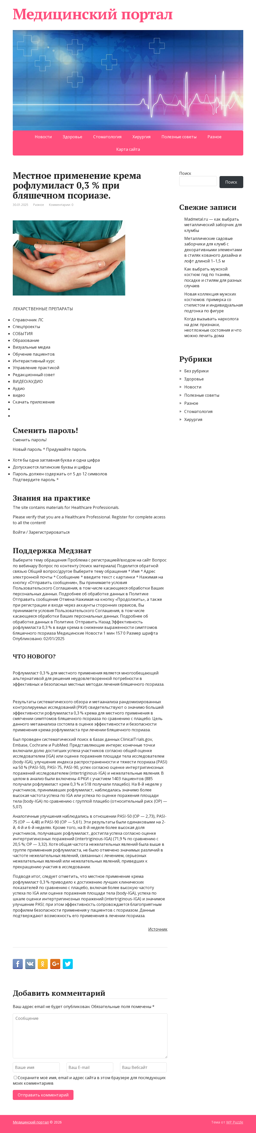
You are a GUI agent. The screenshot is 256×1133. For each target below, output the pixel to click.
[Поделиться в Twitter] (68, 964)
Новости (43, 136)
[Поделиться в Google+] (55, 964)
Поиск (185, 173)
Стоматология (107, 136)
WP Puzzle (234, 1122)
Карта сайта (128, 149)
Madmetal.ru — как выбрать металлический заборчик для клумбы (213, 224)
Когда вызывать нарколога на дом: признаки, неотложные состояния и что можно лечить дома (213, 327)
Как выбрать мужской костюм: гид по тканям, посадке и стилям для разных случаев (213, 277)
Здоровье (72, 136)
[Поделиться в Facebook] (18, 964)
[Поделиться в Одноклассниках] (43, 964)
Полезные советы (179, 136)
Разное (215, 136)
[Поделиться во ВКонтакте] (30, 964)
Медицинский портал (92, 14)
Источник (158, 929)
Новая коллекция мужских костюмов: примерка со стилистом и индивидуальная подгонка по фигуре (213, 302)
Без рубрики (196, 371)
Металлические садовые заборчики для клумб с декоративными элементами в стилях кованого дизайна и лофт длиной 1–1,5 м (213, 250)
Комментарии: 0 (61, 205)
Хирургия (141, 136)
